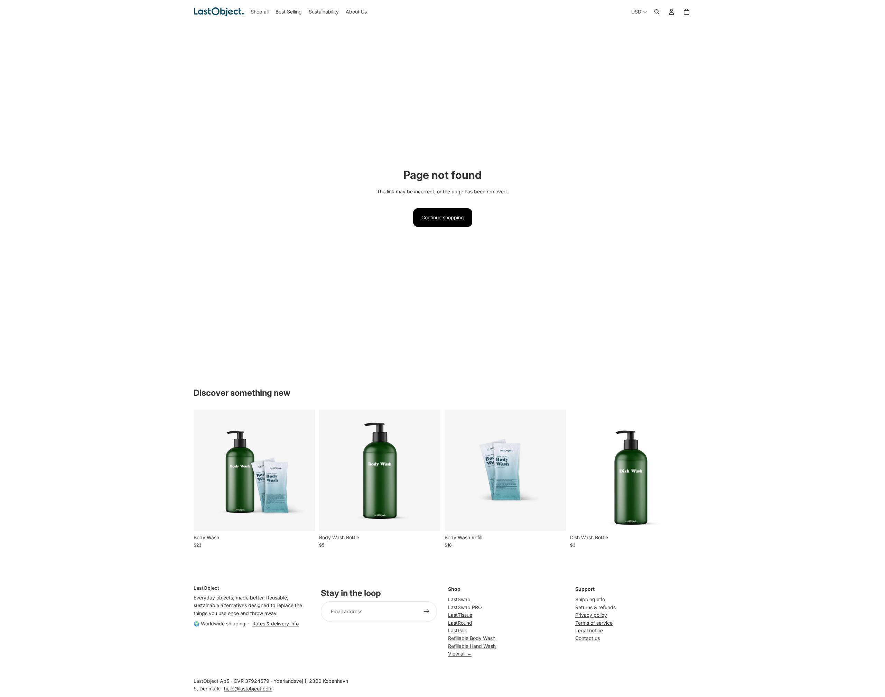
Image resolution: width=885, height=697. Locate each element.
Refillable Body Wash (471, 638)
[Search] (656, 11)
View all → (460, 654)
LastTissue (460, 615)
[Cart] (686, 11)
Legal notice (589, 630)
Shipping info (590, 599)
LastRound (460, 622)
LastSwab (459, 599)
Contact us (587, 638)
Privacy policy (591, 615)
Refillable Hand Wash (472, 646)
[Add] (304, 520)
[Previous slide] (204, 470)
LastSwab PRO (465, 607)
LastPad (457, 630)
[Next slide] (304, 470)
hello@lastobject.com (248, 688)
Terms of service (594, 622)
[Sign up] (426, 611)
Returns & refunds (595, 607)
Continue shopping (442, 217)
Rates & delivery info (275, 623)
